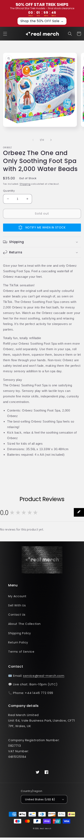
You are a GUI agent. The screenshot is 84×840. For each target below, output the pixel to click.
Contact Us (16, 615)
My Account (17, 596)
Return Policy (18, 642)
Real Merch (45, 828)
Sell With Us (17, 605)
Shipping (25, 184)
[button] (5, 33)
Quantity (9, 191)
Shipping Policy (19, 633)
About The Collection (24, 624)
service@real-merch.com (43, 676)
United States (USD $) (40, 799)
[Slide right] (50, 139)
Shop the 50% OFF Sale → (42, 21)
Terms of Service (21, 652)
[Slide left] (33, 139)
